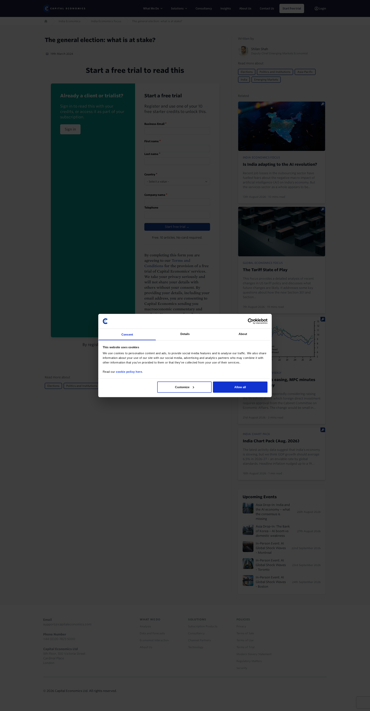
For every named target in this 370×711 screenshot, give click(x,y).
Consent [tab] (127, 334)
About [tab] (243, 334)
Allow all (240, 387)
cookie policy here (129, 371)
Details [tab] (185, 334)
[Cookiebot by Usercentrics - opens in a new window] (250, 321)
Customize (182, 387)
